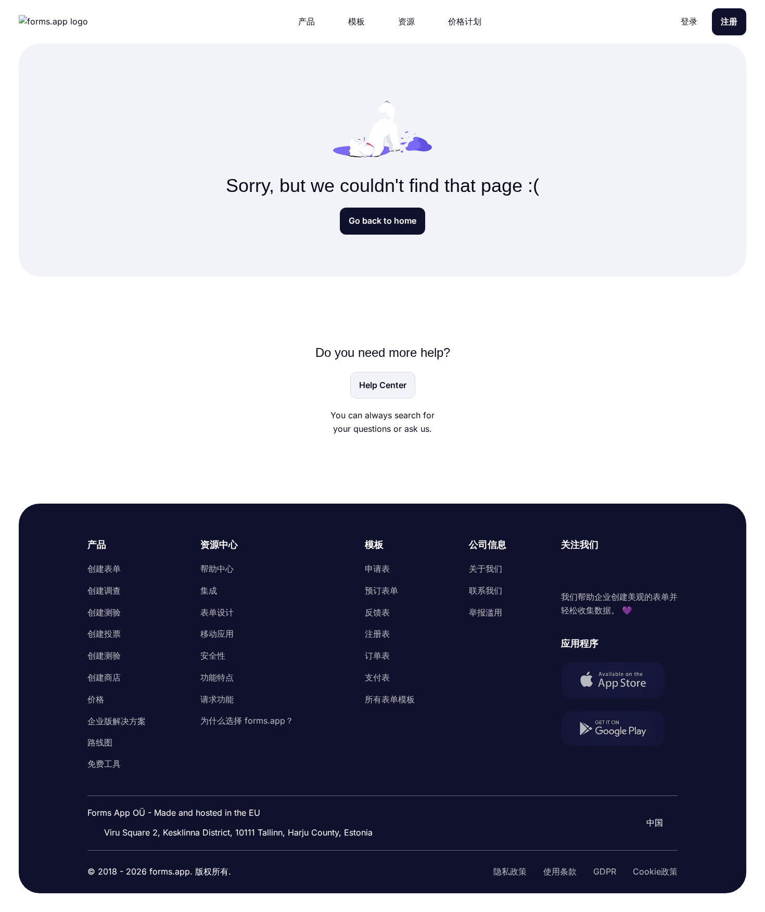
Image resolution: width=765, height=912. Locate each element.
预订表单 (381, 590)
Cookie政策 (655, 871)
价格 (95, 699)
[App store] (619, 682)
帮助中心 (217, 568)
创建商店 (104, 677)
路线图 (99, 742)
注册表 (377, 633)
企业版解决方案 (116, 721)
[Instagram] (592, 571)
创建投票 (104, 633)
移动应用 (217, 633)
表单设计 (217, 612)
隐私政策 (510, 871)
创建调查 (104, 590)
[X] (615, 571)
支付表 (377, 677)
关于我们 (485, 568)
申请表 (377, 568)
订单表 (377, 655)
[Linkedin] (569, 571)
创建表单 (104, 568)
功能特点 (217, 677)
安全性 (212, 655)
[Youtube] (638, 571)
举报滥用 (485, 612)
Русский (650, 794)
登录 (689, 21)
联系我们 (485, 590)
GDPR (604, 871)
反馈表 (377, 612)
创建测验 (104, 612)
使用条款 (560, 871)
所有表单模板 (390, 699)
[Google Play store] (619, 730)
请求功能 (217, 699)
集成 (208, 590)
